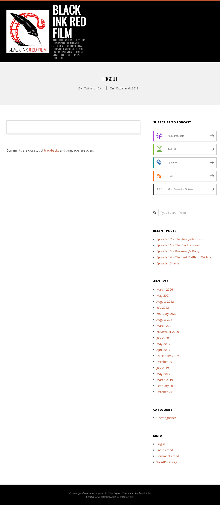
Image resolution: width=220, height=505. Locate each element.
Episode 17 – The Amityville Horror (180, 239)
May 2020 (163, 344)
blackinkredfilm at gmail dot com (117, 496)
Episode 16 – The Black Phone (177, 245)
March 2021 (164, 326)
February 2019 (166, 386)
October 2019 (166, 362)
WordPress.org (166, 462)
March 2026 (164, 289)
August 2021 (165, 320)
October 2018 (166, 392)
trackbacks (51, 150)
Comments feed (167, 456)
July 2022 (162, 307)
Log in (160, 444)
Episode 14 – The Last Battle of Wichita (183, 257)
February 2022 (166, 314)
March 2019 (164, 380)
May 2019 (163, 374)
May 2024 (163, 295)
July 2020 (162, 338)
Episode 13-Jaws (167, 263)
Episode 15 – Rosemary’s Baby (177, 251)
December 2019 (167, 356)
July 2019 (162, 368)
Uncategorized (166, 418)
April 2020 (163, 350)
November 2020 (167, 332)
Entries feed (164, 450)
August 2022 (165, 301)
